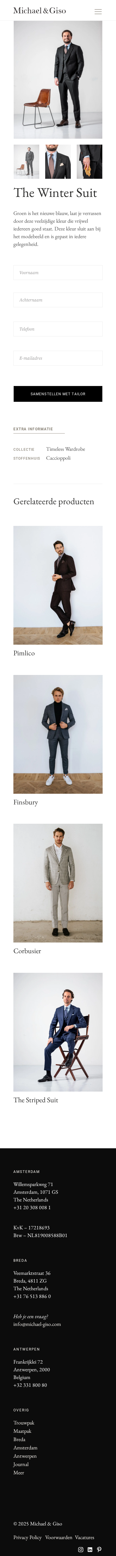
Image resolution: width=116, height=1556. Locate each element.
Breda (19, 1439)
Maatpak (22, 1430)
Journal (21, 1464)
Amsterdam (25, 1447)
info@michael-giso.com (37, 1324)
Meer (18, 1472)
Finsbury (25, 802)
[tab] (39, 430)
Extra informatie (33, 429)
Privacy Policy (27, 1537)
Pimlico (24, 652)
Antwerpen (25, 1455)
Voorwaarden (59, 1537)
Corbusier (27, 950)
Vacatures (84, 1537)
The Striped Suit (35, 1099)
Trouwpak (23, 1422)
